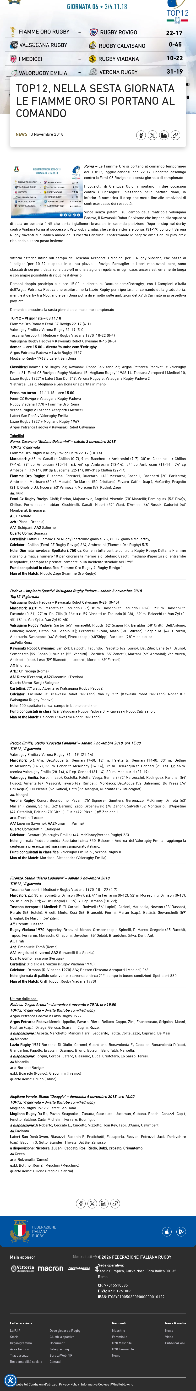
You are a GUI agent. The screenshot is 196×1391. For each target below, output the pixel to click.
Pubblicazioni (175, 1343)
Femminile (119, 1337)
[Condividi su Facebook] (141, 135)
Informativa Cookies (95, 1384)
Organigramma (21, 1343)
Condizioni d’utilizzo (43, 1384)
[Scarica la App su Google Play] (181, 1232)
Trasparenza (19, 1355)
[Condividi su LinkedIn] (164, 135)
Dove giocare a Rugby (65, 1330)
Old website (18, 1384)
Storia (14, 1337)
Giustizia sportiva (62, 1337)
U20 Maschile (122, 1343)
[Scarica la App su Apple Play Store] (167, 1232)
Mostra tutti (82, 1256)
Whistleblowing (122, 1384)
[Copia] (175, 135)
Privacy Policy (69, 1384)
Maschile (118, 1330)
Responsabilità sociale (26, 1362)
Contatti (55, 1362)
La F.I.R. (15, 1330)
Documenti (57, 1343)
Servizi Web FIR (61, 1355)
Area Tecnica (19, 1349)
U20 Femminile (123, 1349)
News (22, 134)
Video (169, 1337)
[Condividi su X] (152, 135)
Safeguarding (59, 1349)
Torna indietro (38, 44)
